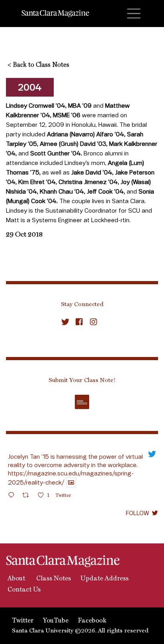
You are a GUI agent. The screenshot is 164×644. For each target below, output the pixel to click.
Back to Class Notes (38, 65)
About (15, 579)
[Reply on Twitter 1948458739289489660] (13, 496)
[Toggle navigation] (134, 13)
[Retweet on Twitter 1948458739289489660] (28, 496)
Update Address (104, 579)
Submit (82, 402)
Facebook (92, 621)
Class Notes (53, 579)
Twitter (22, 621)
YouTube (55, 621)
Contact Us (23, 590)
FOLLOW (137, 512)
